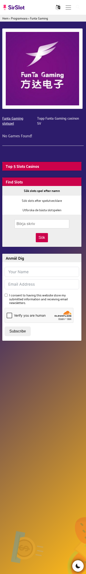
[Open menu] (68, 7)
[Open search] (78, 7)
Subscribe (17, 331)
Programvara (19, 18)
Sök (42, 237)
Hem (5, 18)
